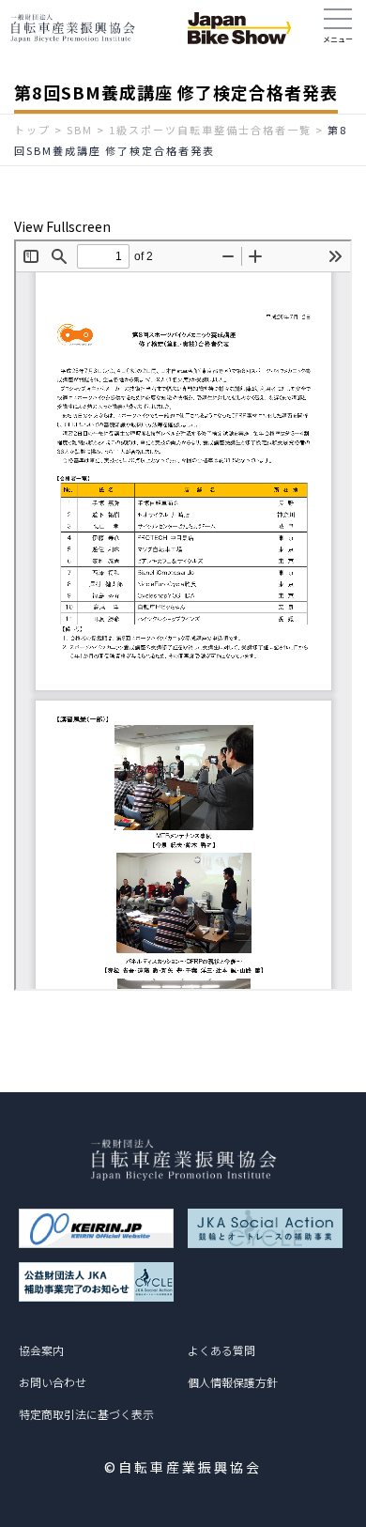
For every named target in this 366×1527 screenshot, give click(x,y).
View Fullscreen (62, 226)
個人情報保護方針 (233, 1382)
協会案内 (41, 1350)
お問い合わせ (52, 1382)
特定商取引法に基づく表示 (86, 1414)
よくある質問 (221, 1350)
